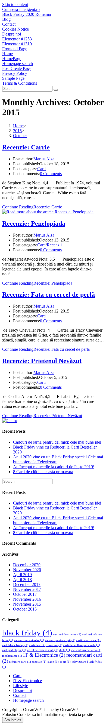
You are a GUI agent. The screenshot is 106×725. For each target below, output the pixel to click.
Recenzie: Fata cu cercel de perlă (48, 294)
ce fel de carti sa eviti (42, 650)
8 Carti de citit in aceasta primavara (43, 471)
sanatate (39, 661)
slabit (53, 661)
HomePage (11, 58)
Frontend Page (14, 48)
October (20, 135)
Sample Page (13, 78)
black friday (27, 632)
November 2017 (27, 589)
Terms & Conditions (19, 83)
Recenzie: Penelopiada (33, 223)
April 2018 (22, 579)
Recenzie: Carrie (26, 147)
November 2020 (27, 569)
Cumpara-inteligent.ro (21, 9)
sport (65, 661)
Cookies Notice (15, 29)
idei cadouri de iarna (86, 650)
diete (64, 650)
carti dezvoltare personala (81, 645)
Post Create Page (16, 68)
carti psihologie (14, 650)
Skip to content (15, 4)
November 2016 (27, 599)
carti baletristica (88, 640)
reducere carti (20, 661)
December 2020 (26, 564)
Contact (8, 24)
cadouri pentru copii (60, 640)
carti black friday (15, 645)
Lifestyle (20, 685)
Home (7, 53)
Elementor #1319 (17, 44)
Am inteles (12, 720)
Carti (41, 168)
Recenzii (54, 245)
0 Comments (51, 173)
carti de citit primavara (45, 645)
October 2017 (25, 594)
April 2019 (22, 574)
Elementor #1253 (17, 39)
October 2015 (25, 609)
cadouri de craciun (67, 634)
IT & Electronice (44, 655)
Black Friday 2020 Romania (26, 14)
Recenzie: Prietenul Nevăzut (42, 360)
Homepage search (17, 63)
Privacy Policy (14, 73)
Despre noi (11, 34)
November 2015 (27, 604)
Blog (6, 19)
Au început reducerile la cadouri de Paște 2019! (53, 466)
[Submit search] (56, 90)
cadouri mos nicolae (29, 640)
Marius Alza (43, 159)
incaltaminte (12, 655)
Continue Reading (32, 207)
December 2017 (26, 584)
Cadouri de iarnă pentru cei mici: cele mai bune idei (57, 442)
